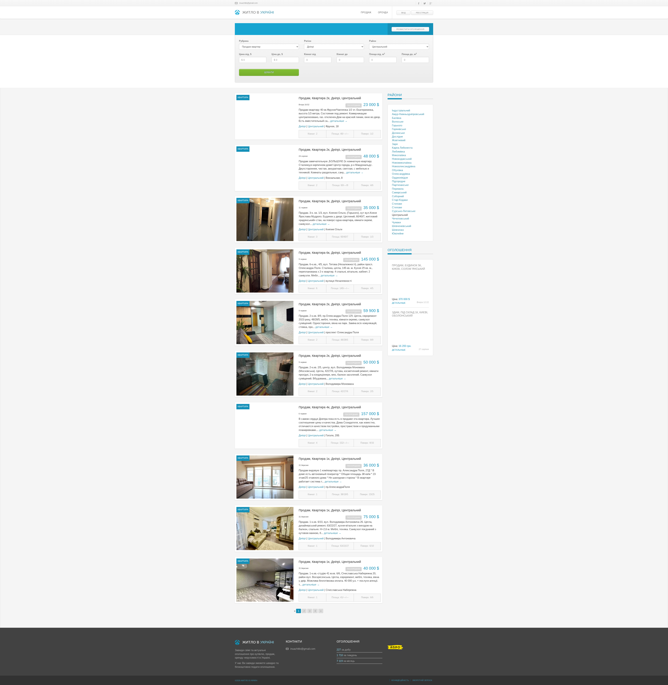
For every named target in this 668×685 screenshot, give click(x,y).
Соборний (398, 196)
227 (339, 649)
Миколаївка (399, 155)
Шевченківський (401, 226)
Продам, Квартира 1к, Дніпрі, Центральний (330, 458)
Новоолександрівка (403, 166)
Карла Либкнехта (402, 147)
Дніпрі (302, 126)
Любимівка (398, 151)
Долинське (398, 132)
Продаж (366, 12)
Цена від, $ (245, 54)
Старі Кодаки (400, 199)
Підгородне (398, 181)
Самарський (399, 192)
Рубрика (243, 41)
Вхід (403, 13)
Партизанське (400, 184)
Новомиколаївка (401, 162)
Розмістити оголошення (410, 29)
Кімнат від (310, 54)
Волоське (397, 121)
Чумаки (396, 222)
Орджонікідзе (400, 177)
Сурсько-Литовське (403, 211)
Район (372, 41)
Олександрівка (401, 173)
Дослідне (397, 136)
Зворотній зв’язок (422, 680)
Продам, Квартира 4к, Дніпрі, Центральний (330, 407)
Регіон (307, 41)
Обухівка (397, 170)
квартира (243, 97)
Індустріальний (401, 110)
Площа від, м (377, 54)
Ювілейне (398, 233)
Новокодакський (402, 158)
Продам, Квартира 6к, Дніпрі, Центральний (330, 252)
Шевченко (398, 229)
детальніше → (338, 120)
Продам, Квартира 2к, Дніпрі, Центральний (330, 98)
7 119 (340, 660)
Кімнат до (342, 54)
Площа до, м (409, 54)
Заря (395, 144)
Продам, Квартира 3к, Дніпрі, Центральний (330, 201)
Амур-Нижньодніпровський (408, 114)
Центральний (316, 126)
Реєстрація (422, 13)
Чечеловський (400, 218)
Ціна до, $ (277, 54)
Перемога (397, 188)
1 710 (340, 655)
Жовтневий (398, 140)
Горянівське (399, 129)
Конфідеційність (400, 680)
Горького (397, 125)
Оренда (383, 12)
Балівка (396, 117)
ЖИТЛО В (258, 12)
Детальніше (398, 303)
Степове (397, 203)
